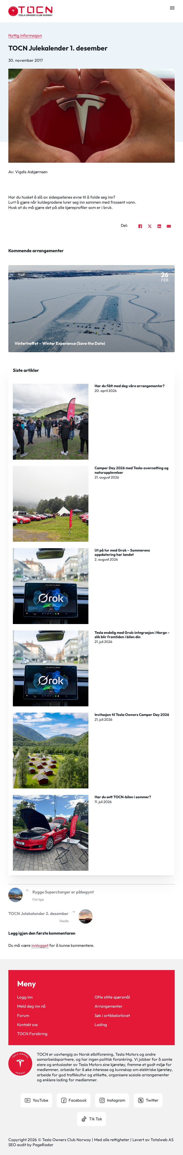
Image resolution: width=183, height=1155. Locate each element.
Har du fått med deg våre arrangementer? (130, 386)
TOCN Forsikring (32, 1033)
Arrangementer (108, 1006)
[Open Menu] (172, 8)
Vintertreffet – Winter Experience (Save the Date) (60, 343)
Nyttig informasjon (25, 35)
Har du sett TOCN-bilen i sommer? (123, 797)
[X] (149, 226)
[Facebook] (140, 226)
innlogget (39, 945)
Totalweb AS (162, 1139)
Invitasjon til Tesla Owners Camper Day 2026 (132, 714)
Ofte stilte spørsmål (112, 996)
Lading (101, 1024)
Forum (23, 1015)
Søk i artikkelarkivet (112, 1015)
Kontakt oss (27, 1024)
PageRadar (43, 1144)
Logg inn (25, 996)
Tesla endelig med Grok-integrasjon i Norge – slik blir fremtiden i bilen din (132, 634)
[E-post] (168, 226)
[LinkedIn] (159, 226)
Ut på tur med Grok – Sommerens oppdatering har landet (122, 552)
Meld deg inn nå (31, 1006)
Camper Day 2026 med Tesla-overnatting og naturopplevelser (131, 470)
